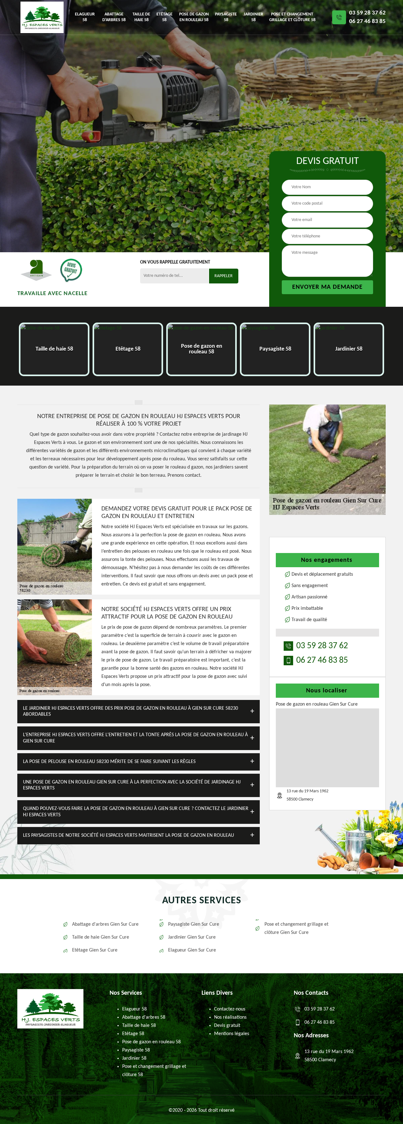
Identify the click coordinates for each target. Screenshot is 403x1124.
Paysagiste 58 (226, 17)
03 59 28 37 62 (367, 13)
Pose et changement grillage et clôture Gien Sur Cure (296, 928)
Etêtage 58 (164, 17)
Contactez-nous (229, 1009)
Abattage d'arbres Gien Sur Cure (105, 924)
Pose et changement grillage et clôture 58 (292, 17)
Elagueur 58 (85, 17)
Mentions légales (231, 1033)
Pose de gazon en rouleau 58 (194, 17)
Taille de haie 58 (141, 17)
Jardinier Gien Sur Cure (192, 937)
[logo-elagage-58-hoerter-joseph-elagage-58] (42, 17)
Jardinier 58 (253, 17)
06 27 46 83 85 (367, 22)
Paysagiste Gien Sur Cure (193, 924)
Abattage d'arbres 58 (114, 17)
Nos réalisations (230, 1017)
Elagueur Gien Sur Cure (192, 950)
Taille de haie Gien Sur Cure (100, 937)
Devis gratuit (227, 1025)
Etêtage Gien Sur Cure (94, 950)
